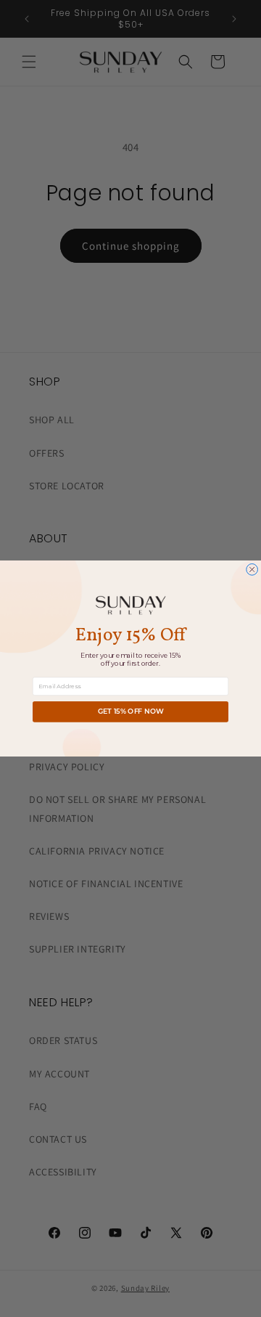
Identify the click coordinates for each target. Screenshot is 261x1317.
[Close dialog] (252, 570)
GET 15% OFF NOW (131, 712)
